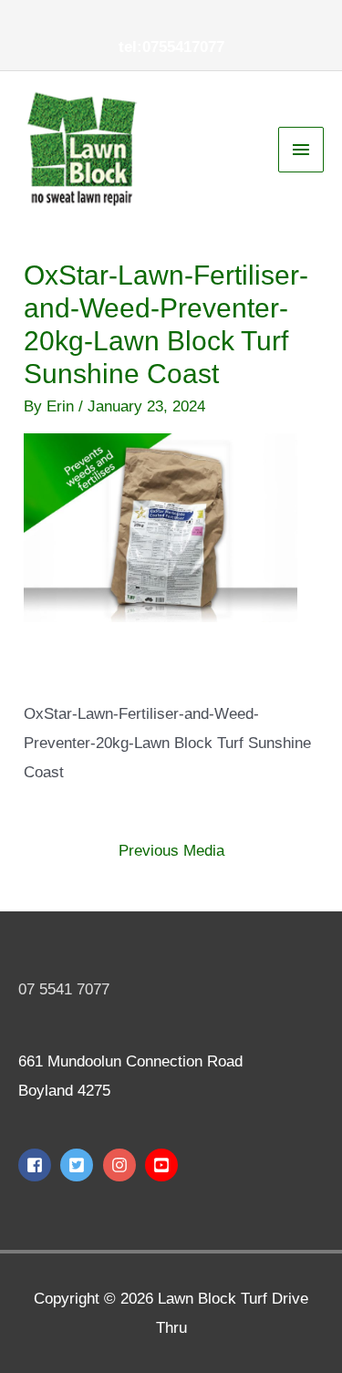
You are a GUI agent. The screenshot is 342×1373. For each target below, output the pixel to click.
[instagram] (121, 1165)
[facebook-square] (37, 1165)
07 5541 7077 (63, 989)
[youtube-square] (163, 1165)
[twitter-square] (79, 1165)
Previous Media (171, 850)
